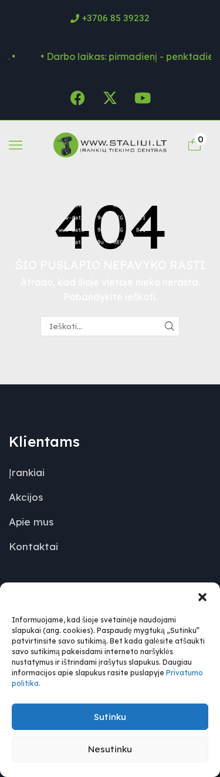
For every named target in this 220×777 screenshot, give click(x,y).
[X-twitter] (110, 98)
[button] (202, 597)
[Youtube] (142, 98)
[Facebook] (78, 98)
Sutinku (110, 716)
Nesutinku (110, 749)
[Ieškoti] (170, 326)
